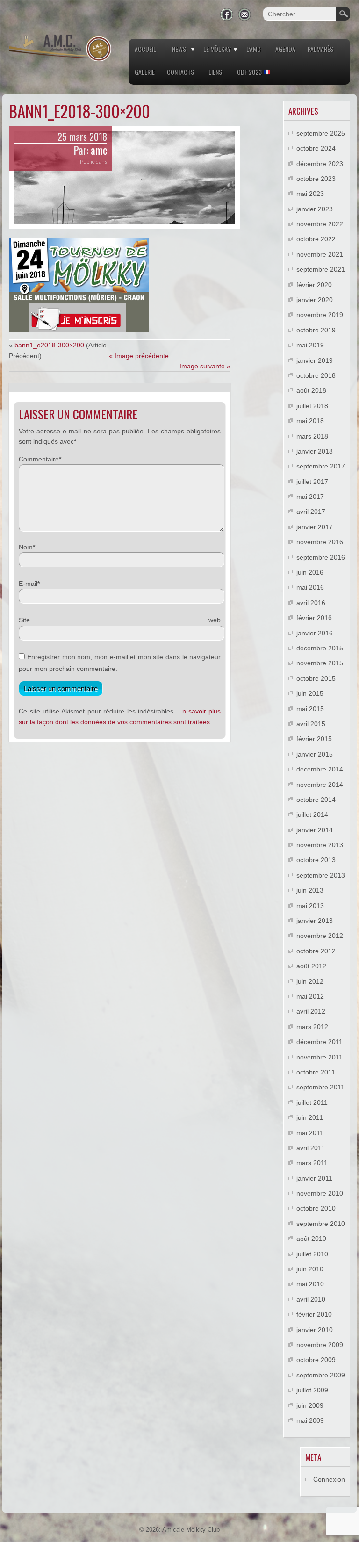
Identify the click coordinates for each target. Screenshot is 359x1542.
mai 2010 (310, 1284)
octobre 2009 (316, 1359)
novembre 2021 (319, 254)
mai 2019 (310, 345)
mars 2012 (312, 1026)
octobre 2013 (316, 860)
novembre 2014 (319, 784)
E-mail (28, 583)
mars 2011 (312, 1163)
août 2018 (311, 390)
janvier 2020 (314, 299)
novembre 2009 (319, 1344)
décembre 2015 (319, 648)
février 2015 (314, 738)
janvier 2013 (314, 920)
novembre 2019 (319, 314)
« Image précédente (139, 356)
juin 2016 (309, 572)
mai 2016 (310, 587)
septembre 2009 (320, 1375)
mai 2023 (310, 193)
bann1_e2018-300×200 (49, 345)
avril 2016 (310, 602)
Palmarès (320, 49)
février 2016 (314, 617)
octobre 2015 (316, 678)
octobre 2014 (316, 799)
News (179, 49)
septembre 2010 (320, 1223)
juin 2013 (309, 890)
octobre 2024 (316, 148)
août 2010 (311, 1238)
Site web (120, 620)
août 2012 (311, 966)
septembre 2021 (320, 269)
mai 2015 (310, 709)
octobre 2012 (316, 951)
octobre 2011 (315, 1072)
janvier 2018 (314, 451)
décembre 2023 (319, 163)
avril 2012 (310, 1011)
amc (99, 150)
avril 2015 (310, 724)
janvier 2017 (314, 527)
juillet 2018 (312, 406)
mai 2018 (310, 421)
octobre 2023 (316, 178)
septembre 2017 (320, 466)
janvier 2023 (314, 209)
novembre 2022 (319, 224)
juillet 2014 (312, 814)
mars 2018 (312, 436)
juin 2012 (309, 981)
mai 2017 (310, 496)
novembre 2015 (319, 663)
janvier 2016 (314, 633)
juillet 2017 (312, 481)
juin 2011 (309, 1117)
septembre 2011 (320, 1087)
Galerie (145, 72)
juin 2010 (309, 1269)
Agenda (285, 49)
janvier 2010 (314, 1329)
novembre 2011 (319, 1057)
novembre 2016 (319, 542)
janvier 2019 (314, 360)
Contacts (180, 72)
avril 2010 (310, 1299)
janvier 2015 (314, 754)
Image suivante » (205, 366)
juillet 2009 (312, 1390)
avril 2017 (310, 511)
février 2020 (314, 284)
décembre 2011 (319, 1041)
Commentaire (39, 459)
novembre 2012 (319, 935)
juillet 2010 (312, 1254)
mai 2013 (310, 905)
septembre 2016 (320, 557)
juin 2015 (309, 693)
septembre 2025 (320, 133)
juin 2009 (309, 1405)
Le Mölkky (217, 49)
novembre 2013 (319, 845)
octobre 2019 (316, 330)
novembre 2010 (319, 1193)
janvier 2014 (314, 830)
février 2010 (314, 1314)
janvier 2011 (314, 1178)
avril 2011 (310, 1148)
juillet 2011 (312, 1102)
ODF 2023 (250, 72)
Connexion (329, 1479)
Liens (215, 72)
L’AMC (253, 49)
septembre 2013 (320, 875)
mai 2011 (309, 1133)
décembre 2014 (319, 769)
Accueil (145, 49)
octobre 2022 (316, 239)
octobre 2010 (316, 1208)
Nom (26, 547)
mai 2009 (310, 1420)
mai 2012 (310, 996)
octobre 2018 (316, 375)
